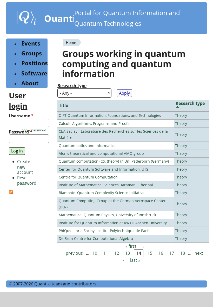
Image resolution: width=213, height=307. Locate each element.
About (30, 83)
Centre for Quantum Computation (88, 177)
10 (94, 253)
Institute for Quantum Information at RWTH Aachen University (113, 222)
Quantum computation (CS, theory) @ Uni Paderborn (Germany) (114, 161)
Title (63, 105)
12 (116, 253)
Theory (181, 115)
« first (130, 246)
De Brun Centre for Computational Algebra (96, 238)
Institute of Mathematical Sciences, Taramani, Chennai (106, 184)
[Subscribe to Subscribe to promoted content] (11, 192)
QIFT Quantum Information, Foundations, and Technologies (110, 115)
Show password (34, 130)
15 (150, 253)
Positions (34, 63)
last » (135, 260)
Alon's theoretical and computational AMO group (101, 153)
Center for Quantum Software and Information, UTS (103, 169)
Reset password (26, 180)
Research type (71, 85)
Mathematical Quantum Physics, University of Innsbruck (107, 214)
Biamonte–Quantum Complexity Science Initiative (101, 192)
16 (160, 253)
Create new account (25, 167)
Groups (31, 53)
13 (127, 253)
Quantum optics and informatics (87, 145)
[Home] (26, 19)
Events (30, 43)
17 (171, 253)
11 (105, 253)
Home (71, 42)
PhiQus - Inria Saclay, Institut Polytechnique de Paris (104, 230)
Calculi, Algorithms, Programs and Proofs (94, 123)
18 (182, 253)
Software (34, 73)
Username (21, 116)
